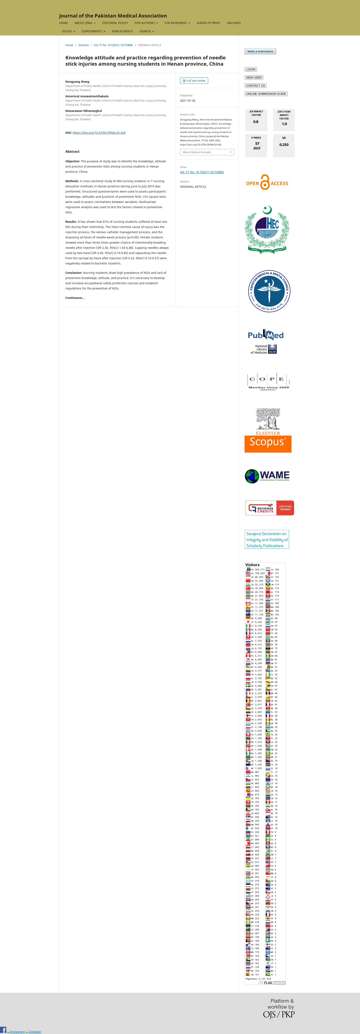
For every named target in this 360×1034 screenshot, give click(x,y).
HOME (63, 23)
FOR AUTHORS (145, 23)
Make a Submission (260, 51)
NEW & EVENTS (122, 31)
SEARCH (145, 31)
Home (69, 45)
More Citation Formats (197, 152)
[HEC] (267, 253)
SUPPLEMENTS (92, 31)
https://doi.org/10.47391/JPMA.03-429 (99, 133)
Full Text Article (195, 81)
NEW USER (254, 77)
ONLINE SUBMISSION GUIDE (266, 93)
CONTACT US (255, 85)
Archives (83, 45)
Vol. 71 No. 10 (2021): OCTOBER (113, 45)
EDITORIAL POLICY (115, 23)
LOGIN (250, 69)
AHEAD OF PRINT (208, 23)
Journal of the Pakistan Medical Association (113, 15)
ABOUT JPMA (84, 23)
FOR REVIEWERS (176, 23)
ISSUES (67, 31)
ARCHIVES (234, 23)
